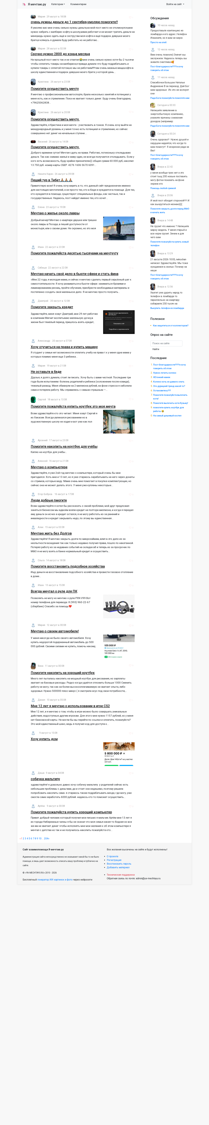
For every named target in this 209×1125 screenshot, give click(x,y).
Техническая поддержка (121, 874)
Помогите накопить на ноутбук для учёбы (64, 446)
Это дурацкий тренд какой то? (169, 386)
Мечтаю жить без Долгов (51, 533)
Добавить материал (118, 867)
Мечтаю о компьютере (49, 467)
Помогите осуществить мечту (55, 89)
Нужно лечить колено (164, 373)
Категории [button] (57, 4)
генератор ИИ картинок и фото (55, 879)
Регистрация (114, 860)
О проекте (112, 856)
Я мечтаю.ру (34, 4)
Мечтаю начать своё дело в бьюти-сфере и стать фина (74, 274)
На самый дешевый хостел (167, 415)
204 (46, 838)
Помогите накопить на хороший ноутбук (63, 673)
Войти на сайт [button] (174, 4)
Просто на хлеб (158, 42)
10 (40, 838)
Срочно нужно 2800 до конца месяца (60, 54)
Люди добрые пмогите (49, 500)
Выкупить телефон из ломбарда (167, 308)
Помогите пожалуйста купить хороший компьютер (71, 812)
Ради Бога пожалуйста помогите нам (169, 98)
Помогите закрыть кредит (52, 307)
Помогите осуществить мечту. (55, 119)
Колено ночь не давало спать (168, 381)
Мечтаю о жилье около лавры (55, 213)
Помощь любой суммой (163, 188)
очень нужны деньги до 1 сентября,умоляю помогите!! (74, 22)
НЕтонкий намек (161, 377)
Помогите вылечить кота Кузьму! (170, 403)
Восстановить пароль (119, 863)
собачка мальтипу (45, 779)
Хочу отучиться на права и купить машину (64, 347)
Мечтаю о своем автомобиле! (55, 631)
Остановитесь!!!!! (162, 390)
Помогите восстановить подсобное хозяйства (68, 566)
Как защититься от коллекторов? (170, 325)
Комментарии (78, 4)
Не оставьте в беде (46, 372)
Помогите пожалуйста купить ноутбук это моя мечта (73, 406)
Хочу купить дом (44, 739)
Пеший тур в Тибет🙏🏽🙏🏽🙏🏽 (52, 180)
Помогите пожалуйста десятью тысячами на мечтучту (74, 253)
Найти (155, 349)
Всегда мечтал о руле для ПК (54, 591)
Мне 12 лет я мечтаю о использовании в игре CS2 (70, 706)
